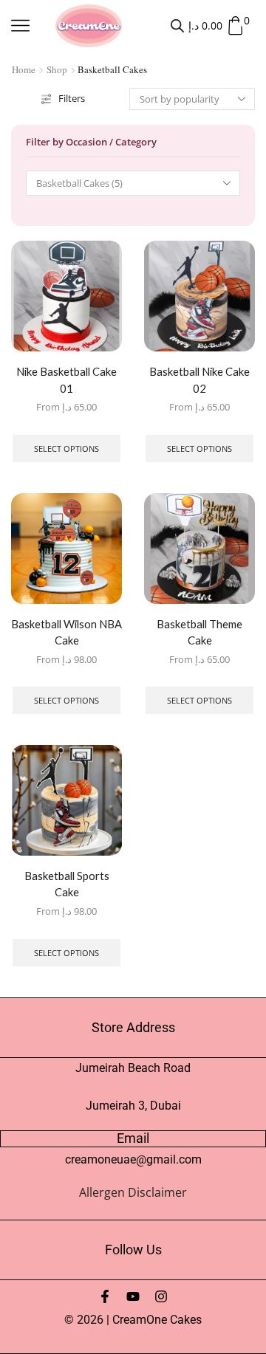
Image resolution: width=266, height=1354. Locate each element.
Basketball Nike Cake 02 (199, 379)
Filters (71, 98)
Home (23, 69)
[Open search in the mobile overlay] (177, 25)
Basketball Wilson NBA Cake (66, 632)
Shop (57, 69)
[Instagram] (161, 1296)
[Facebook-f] (105, 1296)
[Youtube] (133, 1296)
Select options (66, 448)
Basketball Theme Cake (199, 632)
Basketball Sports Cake (66, 883)
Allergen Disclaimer (133, 1192)
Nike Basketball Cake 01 (66, 379)
